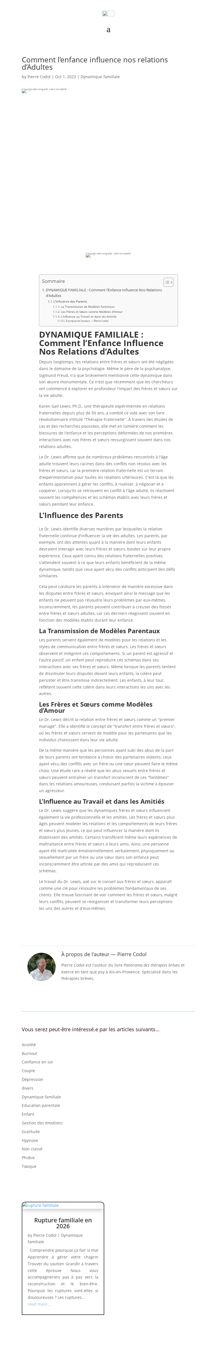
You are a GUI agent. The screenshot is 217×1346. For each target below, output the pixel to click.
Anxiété (29, 1044)
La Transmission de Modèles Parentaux (87, 307)
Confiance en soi (37, 1062)
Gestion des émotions (42, 1123)
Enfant (28, 1114)
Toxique (29, 1166)
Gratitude (31, 1131)
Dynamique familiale (100, 76)
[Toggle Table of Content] (165, 282)
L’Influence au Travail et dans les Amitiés (89, 316)
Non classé (32, 1148)
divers (27, 1088)
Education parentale (41, 1105)
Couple (28, 1070)
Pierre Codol (39, 76)
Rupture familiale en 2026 (63, 1223)
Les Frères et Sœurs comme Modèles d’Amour (92, 312)
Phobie (28, 1157)
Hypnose (30, 1140)
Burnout (29, 1053)
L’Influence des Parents (70, 301)
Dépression (32, 1079)
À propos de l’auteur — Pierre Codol (87, 321)
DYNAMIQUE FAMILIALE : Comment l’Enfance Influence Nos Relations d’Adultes (104, 293)
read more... (39, 1304)
